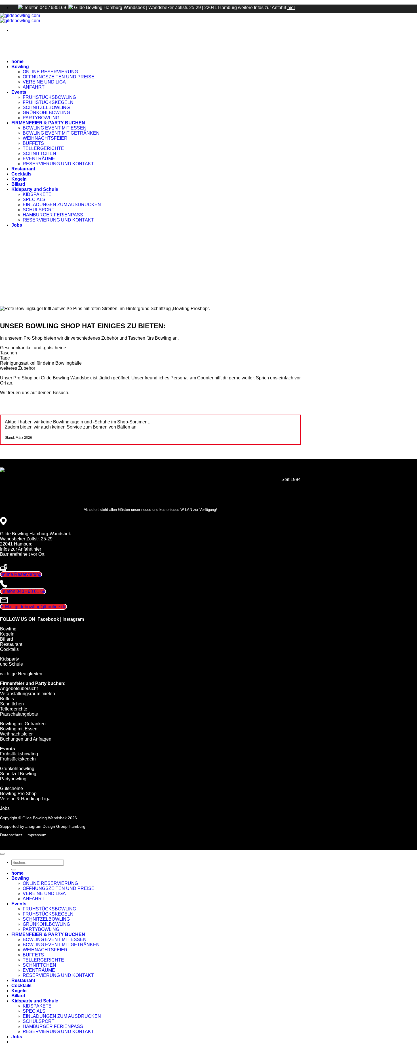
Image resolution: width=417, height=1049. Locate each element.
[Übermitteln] (13, 869)
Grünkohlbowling (17, 768)
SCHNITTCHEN (39, 153)
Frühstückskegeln (18, 759)
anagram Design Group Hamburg (55, 826)
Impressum (36, 835)
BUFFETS (33, 143)
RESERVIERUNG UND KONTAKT (58, 163)
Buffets (7, 698)
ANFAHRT (34, 87)
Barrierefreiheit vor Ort (22, 554)
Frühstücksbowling (19, 753)
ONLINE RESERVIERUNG (50, 71)
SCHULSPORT (38, 209)
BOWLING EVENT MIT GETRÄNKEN (61, 133)
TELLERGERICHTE (43, 148)
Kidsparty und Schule (34, 189)
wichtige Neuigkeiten (21, 673)
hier (291, 7)
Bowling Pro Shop (18, 793)
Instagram (73, 619)
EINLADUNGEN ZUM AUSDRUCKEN (62, 204)
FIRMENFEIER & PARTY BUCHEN (48, 122)
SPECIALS (34, 199)
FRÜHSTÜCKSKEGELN (48, 102)
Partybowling (13, 778)
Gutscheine (11, 788)
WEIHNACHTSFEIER (45, 138)
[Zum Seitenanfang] (2, 854)
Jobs (16, 225)
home (17, 61)
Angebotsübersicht (19, 688)
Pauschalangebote (19, 714)
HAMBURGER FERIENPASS (53, 214)
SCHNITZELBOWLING (46, 107)
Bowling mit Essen (18, 728)
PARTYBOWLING (41, 117)
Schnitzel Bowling (18, 773)
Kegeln (19, 179)
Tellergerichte (13, 709)
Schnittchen (12, 703)
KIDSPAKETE (37, 194)
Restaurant (23, 168)
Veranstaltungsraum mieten (27, 693)
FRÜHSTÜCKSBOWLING (49, 97)
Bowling (20, 66)
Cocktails (21, 174)
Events (18, 92)
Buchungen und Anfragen (25, 739)
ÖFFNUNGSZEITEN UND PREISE (58, 76)
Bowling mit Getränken (23, 723)
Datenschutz (11, 835)
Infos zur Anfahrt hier (20, 549)
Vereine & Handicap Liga (25, 798)
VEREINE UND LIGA (44, 82)
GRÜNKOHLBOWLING (46, 112)
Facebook (48, 619)
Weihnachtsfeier (16, 734)
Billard (18, 184)
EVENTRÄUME (39, 158)
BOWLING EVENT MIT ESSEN (55, 128)
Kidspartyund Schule (11, 661)
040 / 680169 (53, 7)
